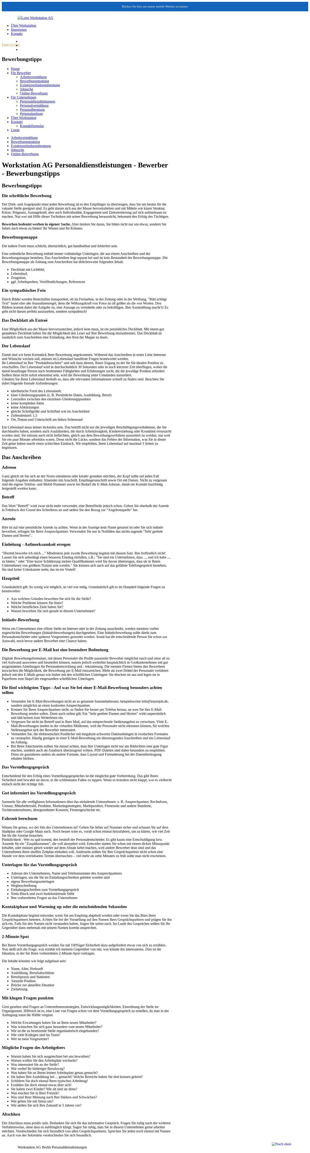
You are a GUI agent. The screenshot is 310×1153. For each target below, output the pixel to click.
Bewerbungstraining (34, 81)
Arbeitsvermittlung (33, 77)
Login (15, 130)
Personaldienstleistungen (37, 101)
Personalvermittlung (34, 105)
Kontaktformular (32, 126)
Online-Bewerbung (34, 93)
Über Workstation (23, 25)
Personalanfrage (31, 114)
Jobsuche (26, 89)
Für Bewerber (21, 73)
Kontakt (16, 34)
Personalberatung (32, 109)
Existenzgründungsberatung (40, 85)
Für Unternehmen (23, 97)
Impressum (19, 29)
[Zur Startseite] (27, 18)
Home (15, 69)
